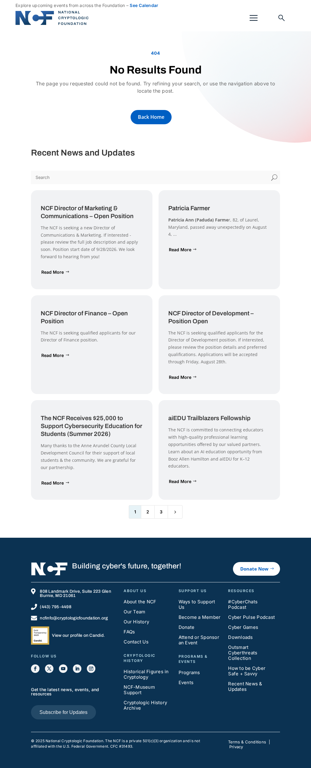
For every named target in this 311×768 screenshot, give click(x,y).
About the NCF (140, 602)
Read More (52, 272)
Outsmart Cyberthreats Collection (242, 652)
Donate (187, 627)
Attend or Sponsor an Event (199, 640)
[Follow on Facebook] (35, 668)
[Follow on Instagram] (91, 668)
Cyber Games (243, 627)
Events (186, 682)
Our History (136, 622)
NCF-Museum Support (139, 689)
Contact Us (136, 642)
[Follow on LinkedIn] (77, 668)
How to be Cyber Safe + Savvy (246, 671)
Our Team (134, 612)
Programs (189, 672)
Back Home (151, 117)
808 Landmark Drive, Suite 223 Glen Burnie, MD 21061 (75, 593)
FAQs (129, 632)
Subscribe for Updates (63, 712)
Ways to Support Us (197, 604)
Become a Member (200, 617)
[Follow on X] (49, 668)
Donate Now (254, 569)
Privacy (236, 746)
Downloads (240, 637)
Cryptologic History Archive (145, 705)
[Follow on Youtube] (63, 668)
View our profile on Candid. (78, 635)
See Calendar (144, 5)
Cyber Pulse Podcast (251, 617)
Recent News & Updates (245, 686)
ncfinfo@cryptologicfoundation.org (74, 618)
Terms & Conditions (247, 741)
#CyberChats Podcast (243, 604)
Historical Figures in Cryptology (146, 674)
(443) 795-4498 (55, 607)
